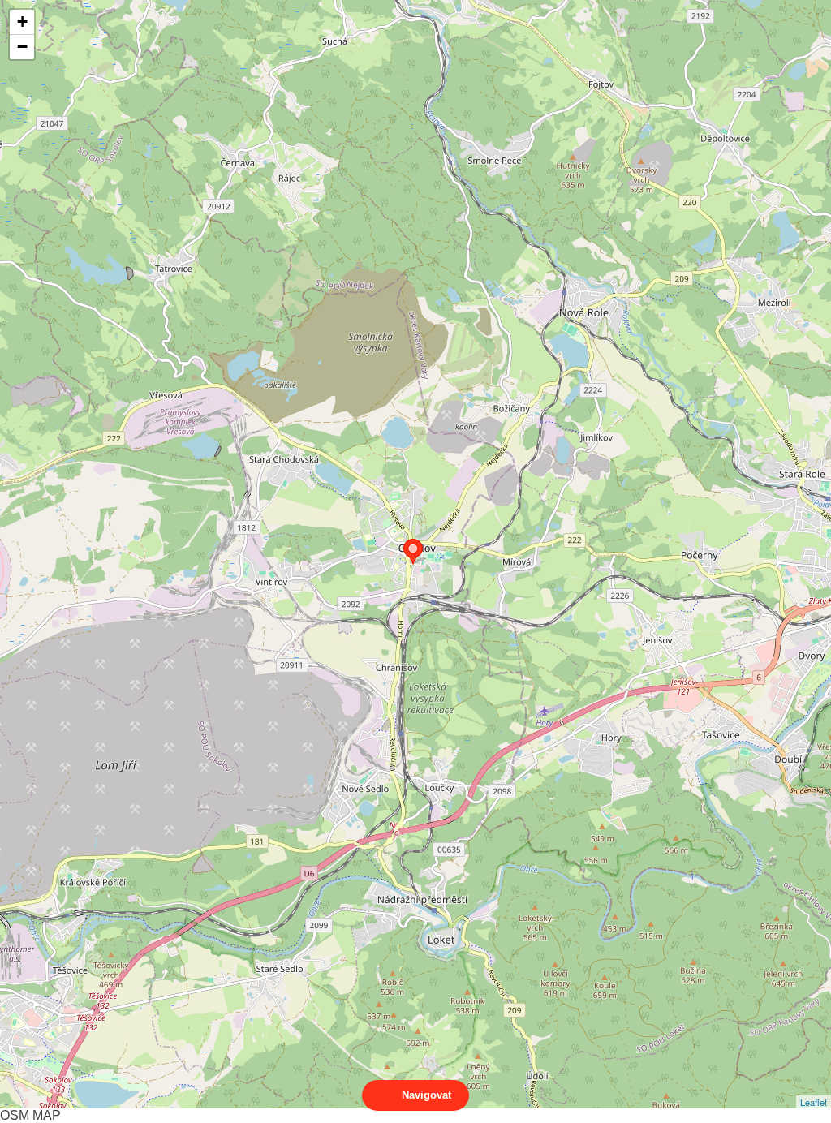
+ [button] (22, 21)
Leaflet (813, 1101)
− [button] (22, 47)
